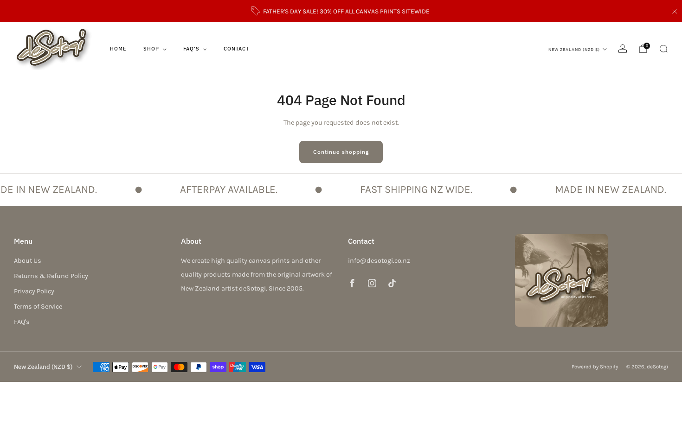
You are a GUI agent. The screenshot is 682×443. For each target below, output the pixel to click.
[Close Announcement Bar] (674, 11)
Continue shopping (341, 151)
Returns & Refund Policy (51, 276)
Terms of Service (38, 306)
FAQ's (191, 48)
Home (118, 48)
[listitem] (341, 11)
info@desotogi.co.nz (379, 261)
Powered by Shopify (595, 366)
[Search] (663, 48)
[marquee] (341, 189)
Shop (151, 48)
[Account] (622, 48)
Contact (236, 48)
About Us (27, 261)
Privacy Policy (34, 291)
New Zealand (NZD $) (574, 49)
